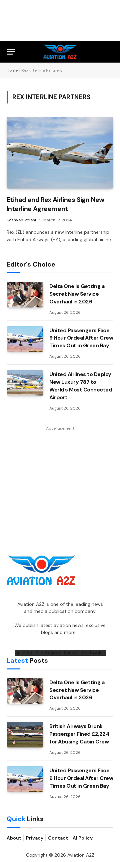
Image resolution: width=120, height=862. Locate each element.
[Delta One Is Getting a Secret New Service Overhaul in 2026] (25, 294)
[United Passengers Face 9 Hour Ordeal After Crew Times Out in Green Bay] (25, 339)
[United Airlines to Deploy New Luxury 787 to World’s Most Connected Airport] (25, 383)
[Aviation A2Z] (60, 52)
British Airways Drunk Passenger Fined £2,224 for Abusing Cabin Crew (79, 734)
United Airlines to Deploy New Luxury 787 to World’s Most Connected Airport (80, 386)
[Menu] (11, 51)
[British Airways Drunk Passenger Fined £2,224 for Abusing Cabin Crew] (25, 734)
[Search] (110, 51)
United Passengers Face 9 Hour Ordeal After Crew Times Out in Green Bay (81, 338)
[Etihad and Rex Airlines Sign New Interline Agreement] (60, 152)
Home (12, 70)
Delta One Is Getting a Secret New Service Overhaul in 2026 (76, 294)
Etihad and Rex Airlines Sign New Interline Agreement (55, 204)
